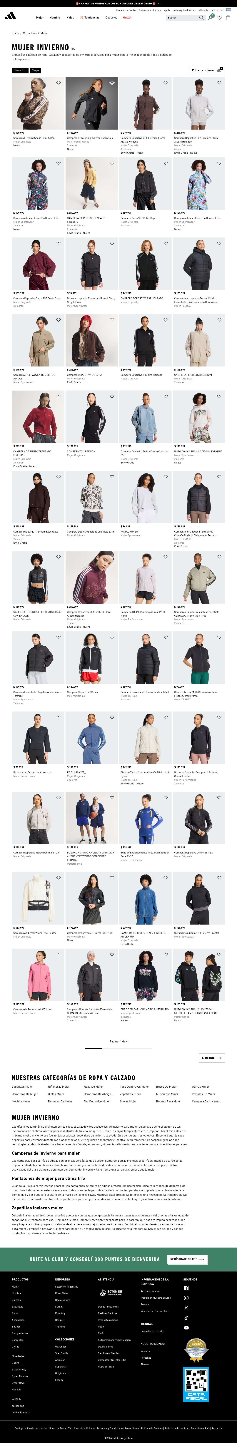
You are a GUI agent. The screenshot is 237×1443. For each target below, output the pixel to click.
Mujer (40, 17)
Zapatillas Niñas (130, 1094)
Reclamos (217, 1428)
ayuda (167, 10)
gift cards (203, 10)
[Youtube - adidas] (204, 1328)
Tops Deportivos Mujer (134, 1086)
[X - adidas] (204, 1308)
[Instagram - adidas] (204, 1298)
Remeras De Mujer (60, 1101)
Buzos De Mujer (166, 1086)
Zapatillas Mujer (22, 1086)
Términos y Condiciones (81, 1428)
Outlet (127, 17)
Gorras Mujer (200, 1086)
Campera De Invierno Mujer (205, 1102)
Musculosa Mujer (167, 1094)
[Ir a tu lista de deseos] (219, 17)
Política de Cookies (152, 1428)
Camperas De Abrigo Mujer (97, 1095)
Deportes (111, 17)
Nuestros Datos (57, 1428)
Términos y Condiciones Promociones (118, 1428)
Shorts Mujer (128, 1101)
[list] (100, 70)
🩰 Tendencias (89, 17)
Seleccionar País (200, 1428)
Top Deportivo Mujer (97, 1101)
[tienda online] (10, 15)
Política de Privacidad (176, 1428)
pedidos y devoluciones (184, 10)
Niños (70, 17)
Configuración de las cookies (31, 1428)
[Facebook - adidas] (204, 1288)
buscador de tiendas (126, 10)
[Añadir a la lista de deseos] (58, 83)
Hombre (55, 17)
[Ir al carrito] (228, 17)
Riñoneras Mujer (59, 1086)
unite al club (217, 10)
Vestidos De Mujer (203, 1094)
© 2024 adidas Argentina (118, 1438)
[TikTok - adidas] (204, 1318)
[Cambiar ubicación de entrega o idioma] (229, 10)
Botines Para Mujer (168, 1101)
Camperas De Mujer (25, 1094)
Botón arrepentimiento (150, 10)
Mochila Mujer (21, 1101)
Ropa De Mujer (93, 1086)
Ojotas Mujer (56, 1094)
